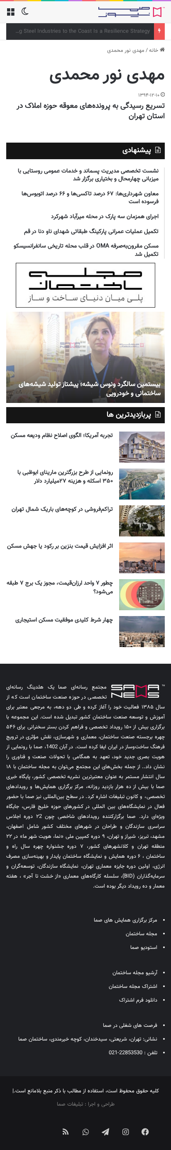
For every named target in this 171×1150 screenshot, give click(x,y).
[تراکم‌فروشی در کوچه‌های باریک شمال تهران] (142, 520)
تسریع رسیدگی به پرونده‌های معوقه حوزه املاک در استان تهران (91, 111)
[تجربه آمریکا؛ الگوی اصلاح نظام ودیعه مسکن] (142, 447)
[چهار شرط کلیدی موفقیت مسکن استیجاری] (142, 631)
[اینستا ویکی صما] (46, 1125)
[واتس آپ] (85, 1132)
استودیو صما (143, 948)
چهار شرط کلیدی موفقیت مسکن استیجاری (64, 620)
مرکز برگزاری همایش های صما (125, 920)
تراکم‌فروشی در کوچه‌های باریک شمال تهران (62, 509)
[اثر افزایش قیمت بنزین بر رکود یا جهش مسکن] (142, 557)
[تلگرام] (105, 1132)
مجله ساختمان (141, 934)
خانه (154, 50)
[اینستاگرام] (125, 1132)
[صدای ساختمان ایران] (131, 12)
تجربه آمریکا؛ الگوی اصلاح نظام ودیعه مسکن (62, 435)
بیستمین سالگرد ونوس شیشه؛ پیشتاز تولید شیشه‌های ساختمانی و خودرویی (90, 389)
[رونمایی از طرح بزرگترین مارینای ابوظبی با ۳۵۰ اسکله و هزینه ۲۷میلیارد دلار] (142, 484)
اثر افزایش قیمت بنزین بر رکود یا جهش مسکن (60, 546)
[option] (85, 357)
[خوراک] (66, 1132)
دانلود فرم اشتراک (138, 1000)
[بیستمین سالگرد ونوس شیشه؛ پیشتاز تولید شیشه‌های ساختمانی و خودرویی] (85, 357)
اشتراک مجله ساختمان (133, 987)
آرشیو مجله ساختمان (134, 973)
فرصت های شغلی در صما (130, 1025)
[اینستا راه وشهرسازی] (26, 1125)
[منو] (10, 15)
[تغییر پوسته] (25, 15)
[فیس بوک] (145, 1132)
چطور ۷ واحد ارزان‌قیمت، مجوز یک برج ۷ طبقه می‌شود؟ (60, 588)
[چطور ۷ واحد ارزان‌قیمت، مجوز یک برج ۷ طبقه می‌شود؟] (142, 594)
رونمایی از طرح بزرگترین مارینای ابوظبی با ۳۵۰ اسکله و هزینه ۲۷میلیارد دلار (65, 477)
